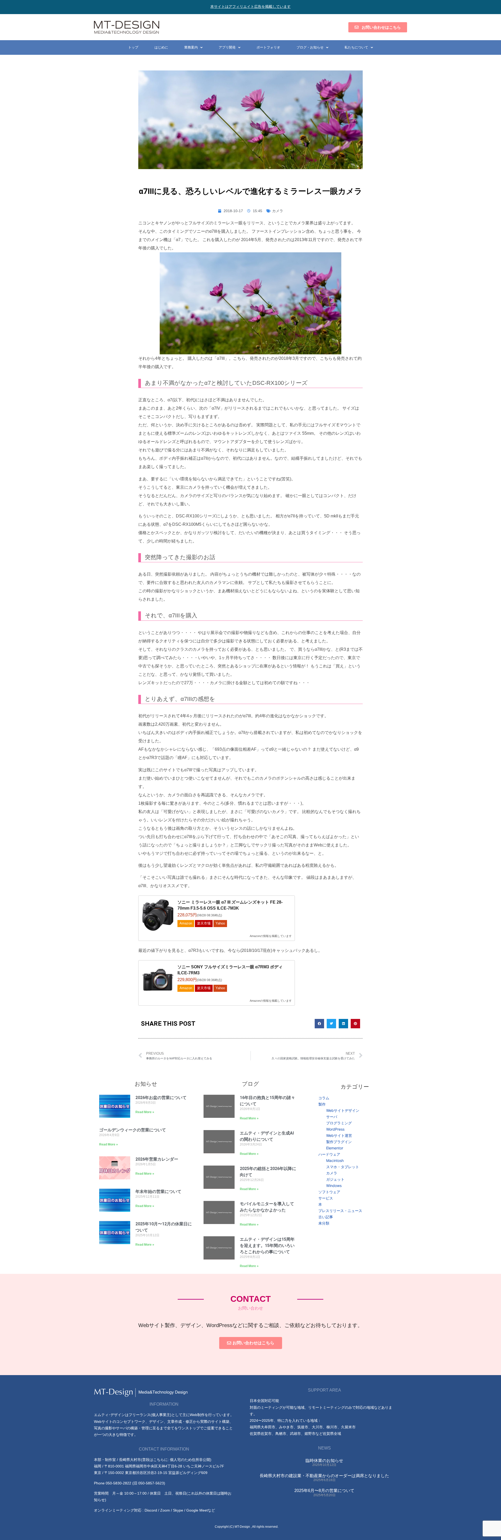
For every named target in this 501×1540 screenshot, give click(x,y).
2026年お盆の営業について (161, 1097)
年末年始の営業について (158, 1191)
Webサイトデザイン (342, 1110)
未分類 (323, 1223)
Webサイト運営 (339, 1135)
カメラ (277, 211)
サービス (325, 1198)
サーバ (331, 1116)
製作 (322, 1104)
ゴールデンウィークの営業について (132, 1129)
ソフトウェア (329, 1192)
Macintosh (335, 1160)
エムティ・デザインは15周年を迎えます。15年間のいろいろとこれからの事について (267, 1245)
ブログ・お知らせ (310, 47)
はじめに (161, 47)
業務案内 (191, 47)
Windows (334, 1185)
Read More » (144, 1112)
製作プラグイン (339, 1141)
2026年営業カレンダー (156, 1159)
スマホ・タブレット (342, 1167)
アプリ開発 (227, 47)
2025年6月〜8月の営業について (324, 1490)
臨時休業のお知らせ (324, 1460)
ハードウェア (329, 1154)
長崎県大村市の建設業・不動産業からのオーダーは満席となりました (324, 1475)
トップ (133, 47)
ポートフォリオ (268, 47)
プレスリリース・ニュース (340, 1210)
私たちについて (356, 47)
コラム (323, 1098)
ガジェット (335, 1179)
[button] (319, 1023)
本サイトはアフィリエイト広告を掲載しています (250, 6)
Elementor (334, 1148)
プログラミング (339, 1123)
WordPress (335, 1129)
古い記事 (325, 1217)
